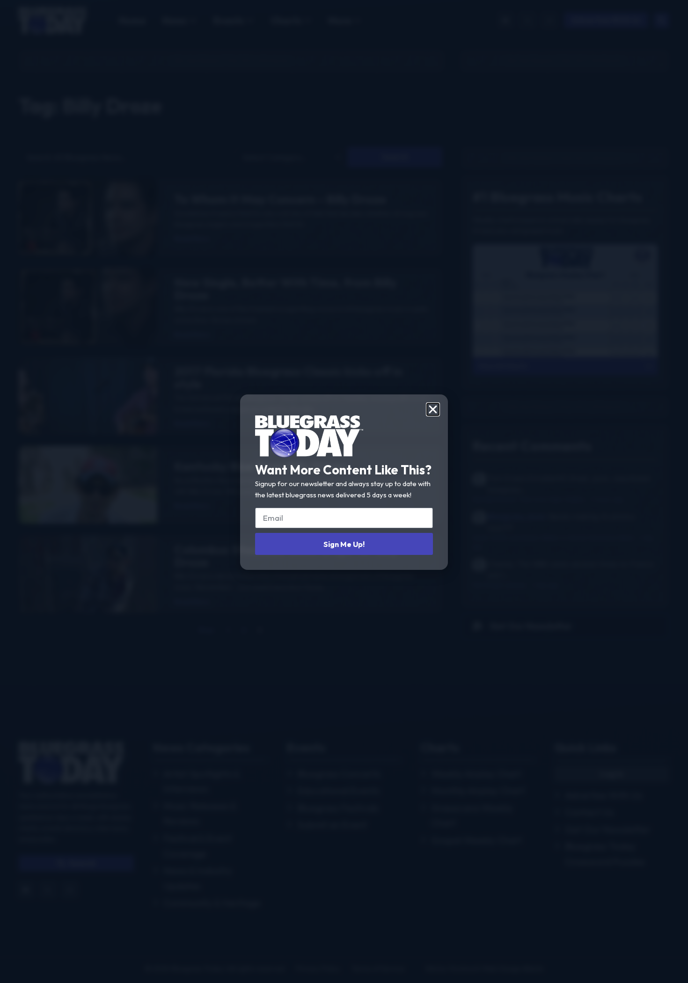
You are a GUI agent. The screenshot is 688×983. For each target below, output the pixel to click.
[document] (344, 491)
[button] (433, 409)
